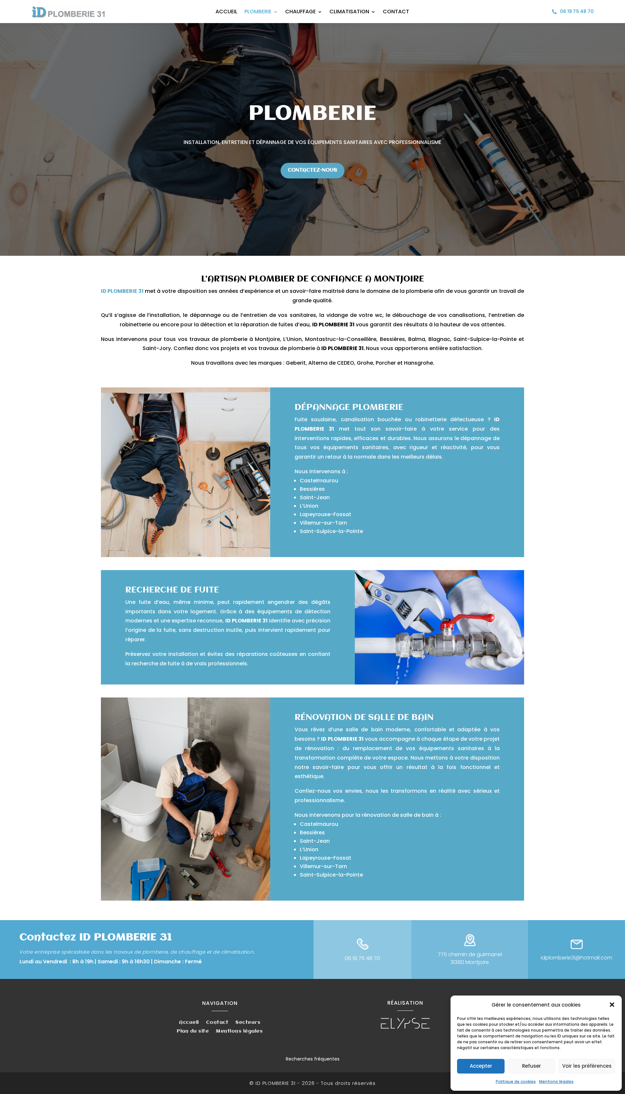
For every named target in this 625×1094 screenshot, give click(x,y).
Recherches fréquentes (313, 1059)
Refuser (531, 1065)
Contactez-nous (312, 170)
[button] (612, 1004)
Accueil (226, 12)
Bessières (312, 489)
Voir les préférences (587, 1065)
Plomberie (257, 12)
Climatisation (349, 12)
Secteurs (247, 1023)
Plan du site (193, 1032)
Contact (396, 12)
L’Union (309, 506)
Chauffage (300, 12)
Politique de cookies (516, 1081)
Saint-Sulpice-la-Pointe (331, 531)
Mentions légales (556, 1081)
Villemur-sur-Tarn (323, 523)
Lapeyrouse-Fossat (325, 514)
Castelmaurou (319, 480)
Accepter (481, 1065)
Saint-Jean (315, 497)
